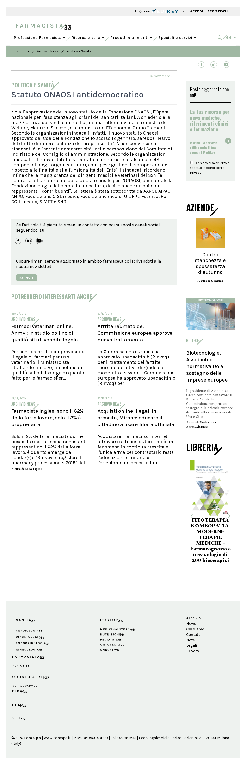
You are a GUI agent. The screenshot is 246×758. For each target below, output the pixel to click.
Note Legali (191, 643)
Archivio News (48, 51)
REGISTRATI (218, 11)
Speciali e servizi (176, 36)
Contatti (193, 634)
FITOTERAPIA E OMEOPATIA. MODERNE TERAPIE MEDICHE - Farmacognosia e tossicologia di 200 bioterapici (204, 540)
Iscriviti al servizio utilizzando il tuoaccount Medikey (204, 147)
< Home (23, 51)
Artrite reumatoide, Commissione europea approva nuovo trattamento (135, 333)
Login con (143, 11)
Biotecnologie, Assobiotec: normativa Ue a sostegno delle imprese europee (207, 366)
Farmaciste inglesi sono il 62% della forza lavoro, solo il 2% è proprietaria (47, 418)
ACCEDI (196, 11)
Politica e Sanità (78, 51)
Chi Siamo (195, 629)
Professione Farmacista (38, 36)
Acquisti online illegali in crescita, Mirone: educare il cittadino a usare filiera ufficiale (136, 418)
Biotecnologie (210, 300)
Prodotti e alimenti (130, 36)
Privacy (192, 651)
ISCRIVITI (27, 277)
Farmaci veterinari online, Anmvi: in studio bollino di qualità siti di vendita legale (44, 333)
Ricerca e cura (86, 36)
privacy (195, 173)
